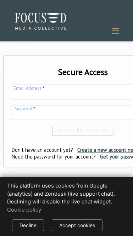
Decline (28, 225)
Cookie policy (24, 209)
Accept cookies (77, 225)
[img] (40, 19)
